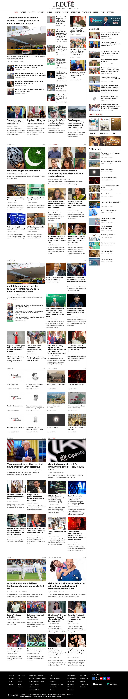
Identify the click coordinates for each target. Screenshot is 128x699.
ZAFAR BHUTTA (11, 173)
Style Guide (83, 675)
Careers (52, 689)
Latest (23, 12)
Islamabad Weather (34, 689)
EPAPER (76, 8)
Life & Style (75, 12)
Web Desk (9, 61)
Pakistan (32, 12)
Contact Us (53, 687)
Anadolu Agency (18, 470)
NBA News (70, 684)
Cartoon (110, 12)
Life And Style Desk (53, 179)
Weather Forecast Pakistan (37, 681)
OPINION (10, 368)
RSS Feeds (53, 681)
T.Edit (20, 678)
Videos (20, 687)
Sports (57, 12)
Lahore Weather (34, 687)
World (49, 12)
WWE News (70, 689)
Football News (71, 678)
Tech (102, 12)
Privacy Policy (84, 678)
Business (41, 12)
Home (16, 12)
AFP (8, 470)
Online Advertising (55, 678)
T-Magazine (86, 12)
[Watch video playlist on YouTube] (105, 21)
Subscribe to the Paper (56, 684)
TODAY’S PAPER (55, 8)
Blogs (95, 12)
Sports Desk (10, 591)
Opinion (65, 12)
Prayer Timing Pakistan (36, 675)
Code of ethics (84, 684)
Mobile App (83, 687)
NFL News (70, 687)
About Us (52, 675)
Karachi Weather (34, 684)
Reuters (12, 470)
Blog (19, 684)
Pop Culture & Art (52, 591)
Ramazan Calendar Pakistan (37, 678)
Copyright (82, 681)
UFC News (70, 681)
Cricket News (71, 675)
